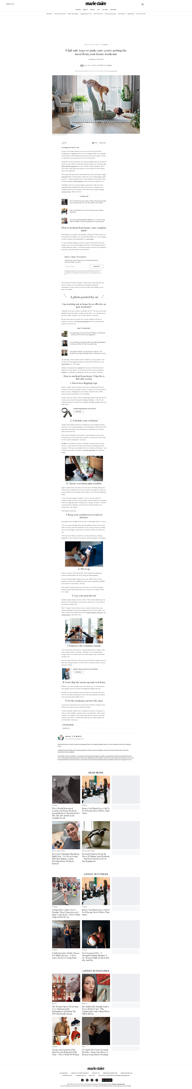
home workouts (78, 181)
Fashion (78, 9)
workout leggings (91, 612)
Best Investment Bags (110, 14)
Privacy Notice (67, 271)
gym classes (90, 239)
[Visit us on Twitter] (82, 1080)
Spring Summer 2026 (86, 14)
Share (65, 142)
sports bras (100, 612)
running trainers (66, 614)
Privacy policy (67, 1075)
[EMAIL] (79, 736)
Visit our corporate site (118, 1084)
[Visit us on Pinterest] (96, 1080)
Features (109, 65)
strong (74, 362)
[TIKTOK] (81, 736)
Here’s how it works (113, 71)
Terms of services (81, 270)
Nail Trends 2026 (98, 14)
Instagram (124, 759)
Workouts (66, 728)
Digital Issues (131, 14)
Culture (105, 9)
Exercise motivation (89, 450)
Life (98, 9)
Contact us (96, 1073)
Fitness (104, 44)
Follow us (96, 142)
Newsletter (104, 142)
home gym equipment (83, 321)
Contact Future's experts (80, 1073)
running (64, 372)
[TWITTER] (72, 736)
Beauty (85, 9)
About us (92, 1075)
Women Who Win (140, 14)
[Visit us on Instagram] (87, 1080)
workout (73, 153)
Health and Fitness (91, 44)
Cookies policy (81, 1075)
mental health (65, 364)
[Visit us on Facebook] (92, 1080)
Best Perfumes (121, 14)
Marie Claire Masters (73, 14)
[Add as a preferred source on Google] (116, 1080)
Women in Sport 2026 (60, 14)
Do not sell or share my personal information (113, 1075)
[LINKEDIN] (76, 736)
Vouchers (113, 9)
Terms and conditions (110, 1073)
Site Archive (64, 1073)
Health (92, 9)
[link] (67, 413)
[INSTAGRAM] (74, 736)
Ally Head (87, 65)
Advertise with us (126, 1073)
